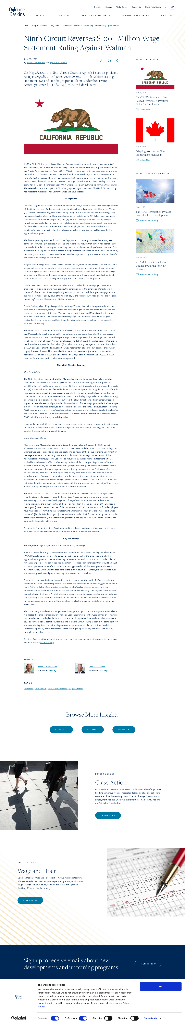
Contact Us (136, 6)
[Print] (109, 60)
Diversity (97, 6)
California (28, 688)
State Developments (57, 688)
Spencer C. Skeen (58, 62)
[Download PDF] (101, 60)
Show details (150, 1018)
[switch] (83, 1018)
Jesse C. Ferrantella (36, 62)
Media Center (121, 6)
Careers (108, 6)
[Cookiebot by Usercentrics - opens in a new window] (18, 1018)
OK (160, 986)
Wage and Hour (76, 688)
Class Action (40, 688)
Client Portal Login (153, 6)
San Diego (53, 670)
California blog (47, 642)
